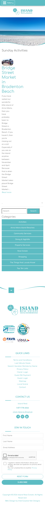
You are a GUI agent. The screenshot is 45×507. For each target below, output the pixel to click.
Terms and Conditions (22, 360)
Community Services (22, 234)
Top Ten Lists (22, 268)
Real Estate (22, 251)
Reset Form (22, 476)
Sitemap (22, 381)
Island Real (22, 11)
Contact (22, 387)
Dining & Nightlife (22, 239)
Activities (22, 222)
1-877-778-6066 (22, 408)
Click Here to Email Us (22, 412)
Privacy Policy (22, 369)
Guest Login (22, 378)
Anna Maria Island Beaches (22, 228)
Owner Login (22, 372)
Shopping (22, 257)
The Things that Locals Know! (22, 263)
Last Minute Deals (22, 363)
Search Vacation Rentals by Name (22, 366)
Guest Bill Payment (22, 375)
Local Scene (22, 384)
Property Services (22, 245)
